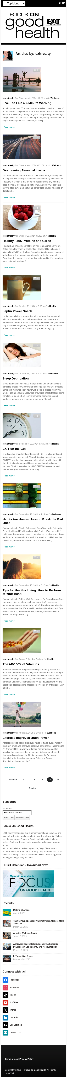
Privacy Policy (26, 1059)
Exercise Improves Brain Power (26, 738)
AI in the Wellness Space (25, 933)
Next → (32, 788)
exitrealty (10, 98)
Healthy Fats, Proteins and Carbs (27, 241)
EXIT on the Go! (14, 448)
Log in (62, 3)
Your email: (8, 808)
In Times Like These (23, 956)
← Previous (11, 779)
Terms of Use (11, 1059)
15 (33, 779)
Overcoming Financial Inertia (24, 170)
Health (52, 236)
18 (58, 779)
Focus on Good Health (35, 1070)
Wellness (55, 98)
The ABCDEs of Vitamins (21, 664)
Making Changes (21, 910)
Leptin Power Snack (17, 311)
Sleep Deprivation (16, 378)
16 (42, 779)
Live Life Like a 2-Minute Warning (27, 103)
